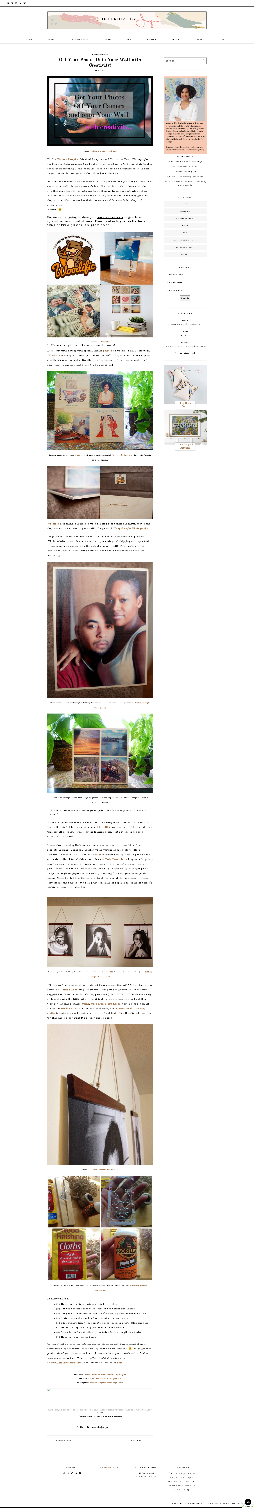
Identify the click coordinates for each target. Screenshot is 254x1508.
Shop (225, 39)
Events (151, 39)
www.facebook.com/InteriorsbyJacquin (106, 1374)
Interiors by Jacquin (122, 455)
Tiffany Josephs (67, 159)
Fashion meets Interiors (185, 240)
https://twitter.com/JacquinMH (105, 1378)
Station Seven (240, 1503)
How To (185, 225)
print (98, 854)
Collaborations (99, 1410)
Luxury (185, 232)
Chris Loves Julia (116, 859)
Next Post (137, 1440)
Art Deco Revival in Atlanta (185, 166)
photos (63, 1410)
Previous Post (63, 1440)
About (52, 39)
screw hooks (113, 1003)
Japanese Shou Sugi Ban (185, 172)
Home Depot (85, 1410)
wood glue (97, 1003)
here (120, 1362)
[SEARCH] (204, 60)
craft (127, 1410)
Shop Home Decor (108, 1467)
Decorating (185, 211)
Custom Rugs (80, 39)
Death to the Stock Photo (105, 151)
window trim (69, 1008)
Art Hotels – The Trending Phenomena (185, 177)
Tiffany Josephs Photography (129, 528)
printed (107, 350)
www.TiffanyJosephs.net (66, 1362)
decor (100, 1412)
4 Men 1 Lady (69, 989)
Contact (200, 39)
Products (135, 1410)
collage (80, 455)
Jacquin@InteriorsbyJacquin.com (185, 324)
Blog (108, 39)
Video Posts (185, 254)
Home (29, 39)
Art (129, 39)
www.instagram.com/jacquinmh (106, 1382)
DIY (108, 827)
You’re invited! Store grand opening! (185, 161)
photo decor (73, 1410)
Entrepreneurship (185, 247)
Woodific (105, 342)
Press (175, 39)
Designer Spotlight (185, 218)
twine (85, 1003)
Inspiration (146, 1410)
